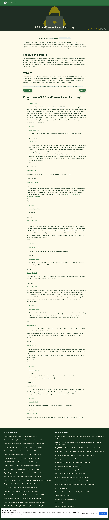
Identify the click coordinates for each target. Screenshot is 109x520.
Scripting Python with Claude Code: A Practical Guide (20, 484)
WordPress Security (61, 503)
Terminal (77, 86)
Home (42, 34)
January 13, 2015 (34, 247)
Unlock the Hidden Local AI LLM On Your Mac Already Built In (22, 454)
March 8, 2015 (33, 142)
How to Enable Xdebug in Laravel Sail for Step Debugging (72, 462)
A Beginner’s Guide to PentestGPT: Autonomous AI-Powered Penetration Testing (79, 451)
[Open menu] (5, 3)
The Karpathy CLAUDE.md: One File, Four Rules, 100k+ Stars (22, 476)
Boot (31, 86)
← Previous (27, 90)
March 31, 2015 (31, 386)
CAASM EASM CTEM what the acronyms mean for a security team (24, 443)
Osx (61, 86)
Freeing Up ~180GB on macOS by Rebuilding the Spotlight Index (23, 498)
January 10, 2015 (32, 220)
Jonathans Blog (12, 3)
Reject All (94, 513)
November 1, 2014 (32, 170)
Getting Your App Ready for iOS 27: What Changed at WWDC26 (23, 447)
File (40, 86)
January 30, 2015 (32, 325)
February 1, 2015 (34, 370)
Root (68, 86)
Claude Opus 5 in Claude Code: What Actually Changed (20, 436)
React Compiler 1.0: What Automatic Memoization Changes (22, 465)
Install (44, 86)
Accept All (103, 513)
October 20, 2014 (32, 103)
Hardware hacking (48, 34)
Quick (64, 86)
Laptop (48, 86)
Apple (28, 86)
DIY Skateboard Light (61, 488)
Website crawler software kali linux (65, 499)
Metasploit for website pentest (64, 506)
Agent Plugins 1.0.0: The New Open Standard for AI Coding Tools (23, 473)
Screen (72, 86)
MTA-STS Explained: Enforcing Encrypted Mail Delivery (20, 462)
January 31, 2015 (32, 345)
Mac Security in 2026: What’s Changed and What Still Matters (22, 469)
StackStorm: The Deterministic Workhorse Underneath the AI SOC (24, 495)
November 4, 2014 (32, 182)
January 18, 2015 (34, 259)
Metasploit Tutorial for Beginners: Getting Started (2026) (72, 492)
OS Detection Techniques (63, 495)
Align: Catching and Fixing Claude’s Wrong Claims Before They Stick (24, 506)
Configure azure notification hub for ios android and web (72, 477)
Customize (85, 513)
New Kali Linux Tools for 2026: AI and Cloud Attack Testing (21, 458)
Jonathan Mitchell (54, 38)
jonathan (31, 126)
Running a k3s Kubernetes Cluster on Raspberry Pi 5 (20, 451)
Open (58, 86)
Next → (82, 90)
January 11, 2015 (32, 273)
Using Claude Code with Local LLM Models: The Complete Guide (74, 455)
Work (82, 86)
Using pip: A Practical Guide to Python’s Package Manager (21, 491)
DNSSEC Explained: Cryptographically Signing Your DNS (21, 487)
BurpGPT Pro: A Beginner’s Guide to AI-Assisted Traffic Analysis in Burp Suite (78, 448)
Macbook (53, 86)
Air (24, 86)
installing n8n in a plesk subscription (66, 459)
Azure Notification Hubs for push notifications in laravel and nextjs (75, 484)
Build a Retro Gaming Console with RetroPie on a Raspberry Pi (23, 440)
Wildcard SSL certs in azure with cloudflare (68, 466)
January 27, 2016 (32, 413)
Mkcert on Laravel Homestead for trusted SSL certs (70, 473)
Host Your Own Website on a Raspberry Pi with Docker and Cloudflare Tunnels (27, 480)
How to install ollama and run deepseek (67, 470)
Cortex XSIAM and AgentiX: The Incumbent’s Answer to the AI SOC (24, 502)
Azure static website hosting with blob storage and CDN (72, 481)
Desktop (35, 86)
